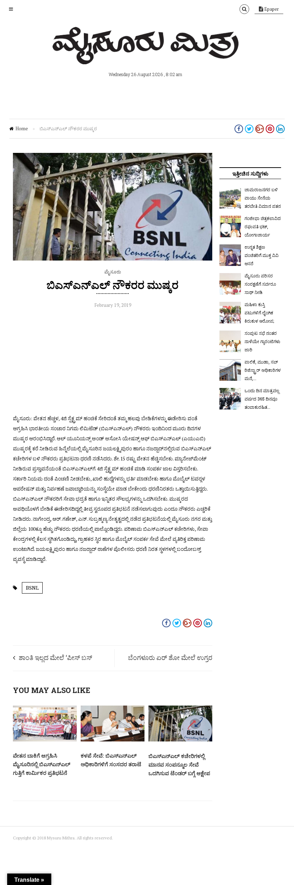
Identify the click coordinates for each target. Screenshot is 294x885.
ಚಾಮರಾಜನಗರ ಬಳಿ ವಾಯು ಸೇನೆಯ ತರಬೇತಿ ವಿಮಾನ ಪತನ (263, 198)
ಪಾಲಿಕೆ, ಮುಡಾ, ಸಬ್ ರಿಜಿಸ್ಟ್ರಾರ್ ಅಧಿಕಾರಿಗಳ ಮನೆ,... (263, 370)
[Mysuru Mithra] (147, 56)
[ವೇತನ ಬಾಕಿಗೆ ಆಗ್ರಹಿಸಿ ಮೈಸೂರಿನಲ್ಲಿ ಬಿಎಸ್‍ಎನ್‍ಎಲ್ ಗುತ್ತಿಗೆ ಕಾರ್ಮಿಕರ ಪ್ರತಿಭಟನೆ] (45, 739)
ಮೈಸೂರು (112, 271)
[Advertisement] (112, 363)
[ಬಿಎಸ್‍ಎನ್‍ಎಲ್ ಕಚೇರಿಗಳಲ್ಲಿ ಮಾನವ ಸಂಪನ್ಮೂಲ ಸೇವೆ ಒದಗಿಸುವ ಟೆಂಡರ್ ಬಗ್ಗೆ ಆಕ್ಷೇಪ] (180, 739)
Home (21, 128)
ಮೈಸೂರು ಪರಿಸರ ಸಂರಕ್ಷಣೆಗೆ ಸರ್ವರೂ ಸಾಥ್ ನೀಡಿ (260, 284)
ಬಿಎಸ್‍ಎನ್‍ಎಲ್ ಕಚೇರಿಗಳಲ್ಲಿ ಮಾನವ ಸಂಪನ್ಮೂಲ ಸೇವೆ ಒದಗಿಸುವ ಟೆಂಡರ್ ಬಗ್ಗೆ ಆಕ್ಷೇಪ (179, 764)
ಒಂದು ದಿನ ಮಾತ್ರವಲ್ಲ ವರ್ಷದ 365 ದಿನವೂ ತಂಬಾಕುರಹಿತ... (262, 399)
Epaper (271, 9)
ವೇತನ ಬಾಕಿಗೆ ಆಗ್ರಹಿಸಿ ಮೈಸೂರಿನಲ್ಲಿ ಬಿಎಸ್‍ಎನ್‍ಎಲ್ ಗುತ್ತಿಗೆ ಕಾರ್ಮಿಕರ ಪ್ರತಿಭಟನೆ (41, 764)
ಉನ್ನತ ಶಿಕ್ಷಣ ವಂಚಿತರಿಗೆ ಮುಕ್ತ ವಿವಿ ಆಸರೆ (262, 255)
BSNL (32, 587)
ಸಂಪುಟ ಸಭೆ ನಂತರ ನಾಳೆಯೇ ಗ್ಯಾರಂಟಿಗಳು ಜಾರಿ (262, 341)
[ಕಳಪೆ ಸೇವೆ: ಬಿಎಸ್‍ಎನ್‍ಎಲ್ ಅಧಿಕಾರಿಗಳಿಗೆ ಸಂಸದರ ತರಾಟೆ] (112, 739)
